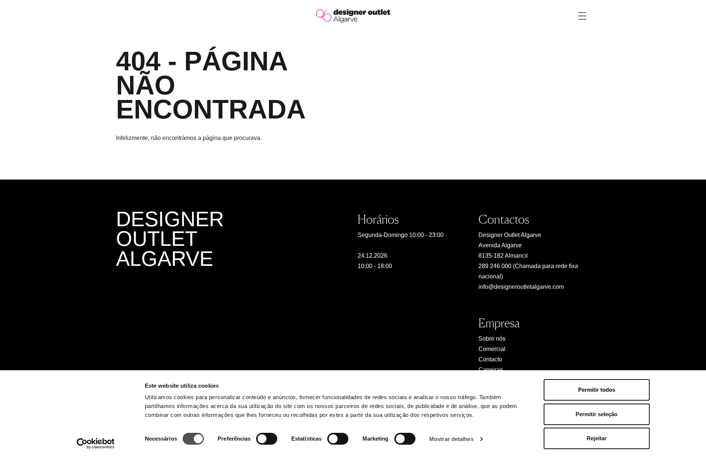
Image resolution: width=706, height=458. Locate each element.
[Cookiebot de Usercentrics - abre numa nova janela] (95, 443)
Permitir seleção (596, 414)
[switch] (266, 439)
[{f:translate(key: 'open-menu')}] (582, 16)
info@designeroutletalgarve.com (521, 287)
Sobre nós (492, 338)
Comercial (492, 349)
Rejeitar (597, 438)
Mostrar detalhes (451, 439)
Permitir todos (596, 390)
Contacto (490, 359)
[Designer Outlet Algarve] (353, 15)
